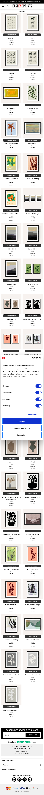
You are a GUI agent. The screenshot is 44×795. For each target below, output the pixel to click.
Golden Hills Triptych (33, 214)
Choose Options (11, 34)
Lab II (33, 38)
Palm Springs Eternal (11, 143)
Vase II (11, 462)
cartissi (11, 44)
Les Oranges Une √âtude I (11, 214)
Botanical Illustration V (32, 675)
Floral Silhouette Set (11, 354)
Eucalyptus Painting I (11, 640)
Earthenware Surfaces (32, 640)
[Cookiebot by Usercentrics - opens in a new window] (32, 358)
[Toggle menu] (3, 6)
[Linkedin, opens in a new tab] (30, 779)
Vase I (33, 462)
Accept (22, 421)
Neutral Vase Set (11, 319)
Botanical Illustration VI (11, 675)
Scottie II (11, 38)
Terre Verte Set (33, 284)
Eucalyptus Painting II (32, 605)
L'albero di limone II (11, 179)
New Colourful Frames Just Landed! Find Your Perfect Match (22, 1)
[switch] (38, 392)
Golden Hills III (11, 249)
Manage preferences (22, 428)
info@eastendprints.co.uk (22, 748)
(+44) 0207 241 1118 (22, 751)
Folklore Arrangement (11, 569)
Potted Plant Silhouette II (32, 497)
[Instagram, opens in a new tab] (14, 779)
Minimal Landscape (32, 534)
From (11, 41)
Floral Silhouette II (33, 569)
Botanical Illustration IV (11, 710)
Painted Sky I (32, 143)
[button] (8, 6)
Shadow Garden (32, 108)
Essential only (22, 435)
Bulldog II (33, 73)
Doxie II (11, 73)
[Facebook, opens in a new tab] (19, 779)
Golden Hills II (32, 249)
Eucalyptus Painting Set (32, 354)
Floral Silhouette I (11, 605)
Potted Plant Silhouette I (11, 534)
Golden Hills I (11, 284)
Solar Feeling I (11, 108)
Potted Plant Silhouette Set (32, 319)
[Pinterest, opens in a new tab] (24, 779)
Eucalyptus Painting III (32, 179)
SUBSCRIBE (33, 735)
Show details (32, 414)
